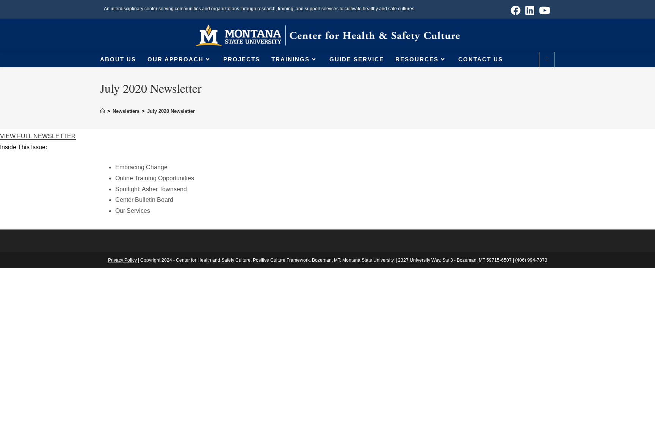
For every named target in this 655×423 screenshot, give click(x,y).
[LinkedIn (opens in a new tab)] (530, 10)
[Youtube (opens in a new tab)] (543, 10)
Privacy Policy (122, 260)
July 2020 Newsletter (171, 111)
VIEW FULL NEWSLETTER (38, 136)
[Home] (102, 111)
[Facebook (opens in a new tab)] (515, 10)
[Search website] (547, 60)
